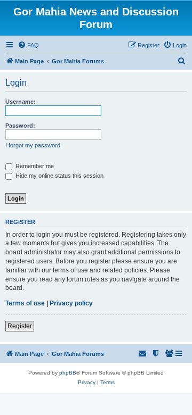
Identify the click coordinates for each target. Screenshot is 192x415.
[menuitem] (28, 45)
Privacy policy (71, 303)
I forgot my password (32, 145)
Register (19, 326)
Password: (20, 125)
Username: (20, 101)
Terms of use (25, 303)
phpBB (67, 373)
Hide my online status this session (58, 175)
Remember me (34, 166)
